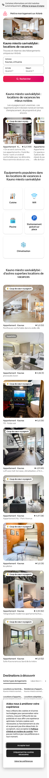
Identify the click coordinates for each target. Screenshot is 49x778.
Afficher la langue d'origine (33, 6)
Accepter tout (23, 745)
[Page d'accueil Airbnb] (5, 13)
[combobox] (23, 61)
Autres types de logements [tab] (15, 681)
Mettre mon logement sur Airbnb (26, 13)
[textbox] (13, 70)
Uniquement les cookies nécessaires (23, 753)
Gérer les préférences (23, 761)
